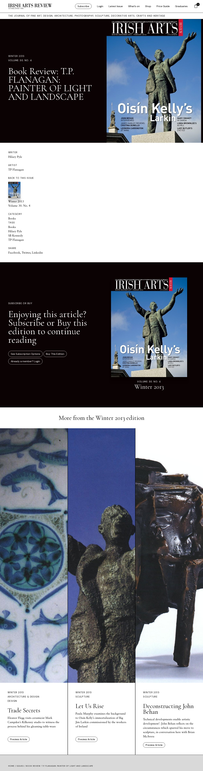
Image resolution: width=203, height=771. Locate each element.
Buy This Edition (55, 354)
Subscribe (83, 6)
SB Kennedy (15, 235)
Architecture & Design (23, 696)
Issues (20, 766)
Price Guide (163, 6)
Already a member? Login (25, 361)
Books (12, 218)
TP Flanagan (16, 169)
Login (100, 6)
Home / (12, 766)
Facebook (14, 252)
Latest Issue (116, 6)
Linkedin (37, 252)
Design (12, 701)
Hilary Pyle (15, 156)
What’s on (134, 6)
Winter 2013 (16, 56)
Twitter (26, 252)
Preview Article (18, 739)
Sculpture (82, 696)
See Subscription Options (25, 354)
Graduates (181, 6)
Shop (148, 6)
